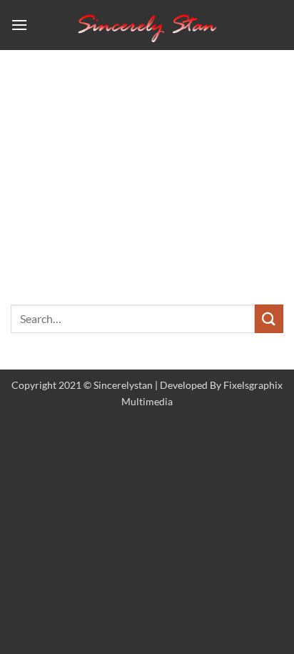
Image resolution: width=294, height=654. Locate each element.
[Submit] (269, 318)
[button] (19, 24)
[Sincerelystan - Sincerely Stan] (147, 25)
